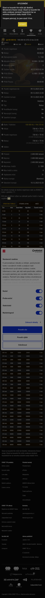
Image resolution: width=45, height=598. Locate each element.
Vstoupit (22, 24)
